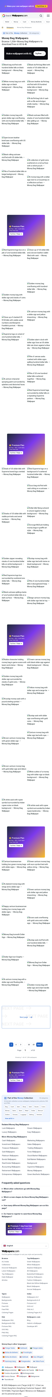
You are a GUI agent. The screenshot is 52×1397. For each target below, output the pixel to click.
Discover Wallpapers (9, 1268)
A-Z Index (5, 1262)
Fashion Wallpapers (34, 1280)
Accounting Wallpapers (11, 1167)
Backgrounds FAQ (8, 1323)
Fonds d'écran (9, 1376)
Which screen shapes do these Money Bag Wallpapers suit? (25, 1198)
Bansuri (40, 1110)
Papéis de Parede (27, 1370)
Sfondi (40, 1370)
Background (32, 1163)
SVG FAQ (5, 1329)
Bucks (37, 1107)
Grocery (15, 1114)
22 (29, 1045)
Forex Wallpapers (34, 1152)
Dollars (7, 1114)
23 (33, 1045)
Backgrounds (7, 1300)
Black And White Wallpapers (37, 1283)
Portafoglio (27, 1352)
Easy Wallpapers (33, 1132)
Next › (39, 1045)
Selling (31, 1114)
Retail (26, 1110)
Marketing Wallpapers (36, 1141)
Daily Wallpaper (7, 1277)
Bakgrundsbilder (10, 1370)
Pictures (5, 1303)
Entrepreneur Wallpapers (12, 1174)
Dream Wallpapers (34, 1128)
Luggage (23, 1114)
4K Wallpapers (32, 1271)
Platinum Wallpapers (10, 1156)
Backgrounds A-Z (33, 1300)
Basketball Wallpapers (35, 1274)
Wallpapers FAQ (8, 1320)
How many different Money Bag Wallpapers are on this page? (25, 1206)
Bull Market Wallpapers (36, 1159)
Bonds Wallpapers (9, 1159)
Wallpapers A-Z (32, 1297)
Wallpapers (10, 27)
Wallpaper (33, 1367)
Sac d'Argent (38, 1357)
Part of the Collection (22, 33)
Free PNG (5, 1309)
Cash (12, 1107)
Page (19, 1050)
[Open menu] (48, 15)
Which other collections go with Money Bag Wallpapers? (21, 1190)
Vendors (39, 1114)
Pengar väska (38, 1348)
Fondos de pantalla (11, 1373)
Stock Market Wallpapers (37, 1156)
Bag (6, 1107)
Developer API (32, 1326)
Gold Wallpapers (8, 1152)
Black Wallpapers (33, 1286)
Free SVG (5, 1306)
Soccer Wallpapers (34, 1289)
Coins (43, 1107)
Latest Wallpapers (8, 1271)
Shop (24, 1107)
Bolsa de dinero (11, 1357)
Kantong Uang (10, 1361)
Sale (18, 1107)
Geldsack (23, 1348)
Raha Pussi (40, 1361)
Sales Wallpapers (34, 1144)
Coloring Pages (7, 1312)
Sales (14, 1110)
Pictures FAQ (6, 1326)
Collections (6, 1265)
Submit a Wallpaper (34, 1323)
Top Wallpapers (7, 1274)
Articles (4, 1280)
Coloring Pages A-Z (34, 1312)
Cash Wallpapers (8, 1141)
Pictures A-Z (31, 1303)
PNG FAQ (5, 1333)
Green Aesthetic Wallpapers (38, 1174)
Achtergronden (28, 1373)
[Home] (2, 27)
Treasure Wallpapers (10, 1148)
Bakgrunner (35, 1376)
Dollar (33, 1110)
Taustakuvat (9, 1379)
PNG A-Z (30, 1309)
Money (20, 1098)
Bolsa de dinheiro (11, 1352)
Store (20, 1110)
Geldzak (25, 1357)
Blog (28, 1320)
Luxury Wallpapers (9, 1132)
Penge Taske (10, 1348)
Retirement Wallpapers (11, 1171)
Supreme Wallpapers (35, 1167)
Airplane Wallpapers (34, 1268)
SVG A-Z (30, 1306)
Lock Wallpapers (8, 1128)
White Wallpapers (33, 1265)
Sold (30, 1107)
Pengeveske (25, 1361)
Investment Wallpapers (11, 1144)
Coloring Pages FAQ (9, 1336)
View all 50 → (9, 1118)
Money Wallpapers (34, 1171)
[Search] (41, 15)
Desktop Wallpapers (34, 1277)
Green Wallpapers (33, 1262)
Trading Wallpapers (35, 1148)
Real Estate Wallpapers (11, 1163)
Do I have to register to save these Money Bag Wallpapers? (22, 1215)
